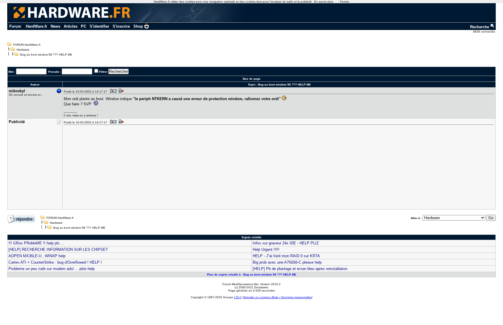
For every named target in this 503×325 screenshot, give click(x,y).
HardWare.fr (36, 26)
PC (83, 26)
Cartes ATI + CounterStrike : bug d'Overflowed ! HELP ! (55, 262)
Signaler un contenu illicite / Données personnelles (277, 297)
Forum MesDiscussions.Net (240, 284)
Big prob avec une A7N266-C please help (287, 262)
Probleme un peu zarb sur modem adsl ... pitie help (51, 269)
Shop (138, 26)
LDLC (238, 297)
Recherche (480, 27)
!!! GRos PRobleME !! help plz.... (36, 243)
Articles (70, 26)
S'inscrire (121, 26)
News (55, 26)
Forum (15, 26)
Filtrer (103, 71)
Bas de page (252, 78)
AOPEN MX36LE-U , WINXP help (36, 256)
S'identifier (99, 26)
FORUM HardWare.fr (26, 44)
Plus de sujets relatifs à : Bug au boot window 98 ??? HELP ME (251, 274)
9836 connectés (484, 31)
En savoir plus (323, 1)
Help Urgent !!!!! (266, 249)
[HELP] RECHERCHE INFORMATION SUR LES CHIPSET (58, 249)
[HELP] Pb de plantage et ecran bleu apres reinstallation (300, 269)
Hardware (23, 49)
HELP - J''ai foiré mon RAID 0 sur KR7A (286, 256)
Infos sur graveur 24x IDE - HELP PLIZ (286, 243)
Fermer (344, 1)
